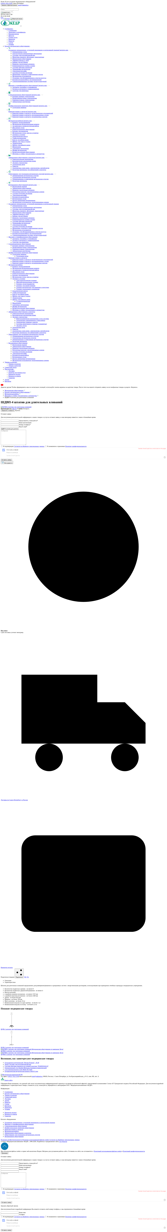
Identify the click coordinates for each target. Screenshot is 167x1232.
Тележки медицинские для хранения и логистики (32, 287)
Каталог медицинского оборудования (17, 46)
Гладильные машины (19, 107)
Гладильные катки (22, 256)
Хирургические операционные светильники (27, 53)
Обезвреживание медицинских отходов (25, 175)
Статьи (11, 42)
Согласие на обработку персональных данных (29, 446)
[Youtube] (2, 385)
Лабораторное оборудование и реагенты (22, 157)
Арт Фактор (63, 1141)
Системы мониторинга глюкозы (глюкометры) (31, 324)
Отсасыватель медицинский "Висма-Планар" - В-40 (22, 1062)
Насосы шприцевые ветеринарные (23, 200)
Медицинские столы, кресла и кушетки (25, 133)
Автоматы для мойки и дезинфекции (24, 87)
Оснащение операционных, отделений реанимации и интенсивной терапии (34, 50)
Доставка (12, 371)
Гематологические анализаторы (22, 159)
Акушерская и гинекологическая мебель (25, 126)
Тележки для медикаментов (25, 284)
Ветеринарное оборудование (18, 185)
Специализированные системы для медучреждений (29, 81)
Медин (14, 408)
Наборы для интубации (20, 62)
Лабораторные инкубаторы (21, 102)
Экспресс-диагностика (19, 163)
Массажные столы (18, 128)
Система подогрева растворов (22, 193)
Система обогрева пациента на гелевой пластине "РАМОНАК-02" (27, 1066)
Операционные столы (19, 52)
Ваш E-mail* (23, 427)
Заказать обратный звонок (9, 5)
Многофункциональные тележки (27, 282)
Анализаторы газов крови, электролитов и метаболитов (30, 168)
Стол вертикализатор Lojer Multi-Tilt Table (18, 1069)
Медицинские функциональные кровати (25, 124)
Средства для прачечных (20, 90)
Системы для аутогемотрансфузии (23, 55)
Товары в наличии (11, 362)
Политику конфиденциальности (75, 446)
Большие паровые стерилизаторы (23, 96)
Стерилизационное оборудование (20, 95)
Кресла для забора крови (20, 140)
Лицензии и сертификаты (17, 32)
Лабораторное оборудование (21, 188)
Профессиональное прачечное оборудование (23, 106)
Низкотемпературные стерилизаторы (24, 98)
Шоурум (11, 36)
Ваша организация (25, 422)
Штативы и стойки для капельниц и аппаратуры (28, 154)
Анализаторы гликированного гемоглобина (30, 320)
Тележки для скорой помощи (25, 285)
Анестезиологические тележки (26, 280)
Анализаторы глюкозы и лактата (27, 322)
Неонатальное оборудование (21, 59)
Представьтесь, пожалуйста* (28, 420)
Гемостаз (15, 166)
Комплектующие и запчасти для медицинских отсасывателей (32, 113)
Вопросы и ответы (15, 376)
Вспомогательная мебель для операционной (26, 79)
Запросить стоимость (8, 410)
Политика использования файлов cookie (35, 1140)
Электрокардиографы (19, 71)
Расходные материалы (19, 181)
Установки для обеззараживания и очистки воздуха (29, 78)
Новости (11, 41)
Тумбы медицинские (19, 138)
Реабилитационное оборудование (23, 129)
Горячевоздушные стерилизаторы (23, 100)
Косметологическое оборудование (23, 152)
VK (25, 977)
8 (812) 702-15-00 (6, 3)
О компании (9, 29)
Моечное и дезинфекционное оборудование (23, 85)
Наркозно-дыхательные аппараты (23, 64)
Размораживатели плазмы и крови (23, 66)
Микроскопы (16, 147)
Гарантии (12, 378)
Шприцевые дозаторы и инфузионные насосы (27, 74)
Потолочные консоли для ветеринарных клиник (28, 192)
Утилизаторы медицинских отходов (24, 177)
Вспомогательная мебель (20, 197)
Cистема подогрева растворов (22, 73)
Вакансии (12, 39)
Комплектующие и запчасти (18, 111)
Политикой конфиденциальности (134, 1151)
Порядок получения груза (17, 372)
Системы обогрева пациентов (22, 67)
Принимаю (5, 1153)
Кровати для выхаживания (21, 122)
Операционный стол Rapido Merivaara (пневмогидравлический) (26, 1068)
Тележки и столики (18, 134)
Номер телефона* (25, 425)
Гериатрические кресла (20, 136)
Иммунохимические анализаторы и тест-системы (32, 319)
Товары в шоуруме (15, 365)
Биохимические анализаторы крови (24, 161)
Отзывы (11, 44)
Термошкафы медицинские (21, 69)
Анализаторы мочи (18, 164)
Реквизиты (8, 1107)
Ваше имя (22, 1212)
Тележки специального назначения (27, 289)
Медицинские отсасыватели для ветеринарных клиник (30, 202)
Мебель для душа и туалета (21, 141)
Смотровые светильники (20, 148)
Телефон (22, 1214)
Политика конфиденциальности (11, 1140)
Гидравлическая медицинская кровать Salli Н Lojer (21, 1071)
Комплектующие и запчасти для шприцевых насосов (29, 117)
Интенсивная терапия (19, 186)
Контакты (8, 381)
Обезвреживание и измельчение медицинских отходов (30, 179)
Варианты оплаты (14, 374)
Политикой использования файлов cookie (108, 1151)
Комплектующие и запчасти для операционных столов (30, 115)
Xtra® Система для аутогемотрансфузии (18, 1064)
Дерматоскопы (17, 143)
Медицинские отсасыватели (21, 76)
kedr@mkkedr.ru (23, 5)
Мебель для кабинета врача (21, 145)
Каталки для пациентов (20, 131)
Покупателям (9, 369)
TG (28, 977)
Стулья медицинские (23, 301)
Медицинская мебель (16, 121)
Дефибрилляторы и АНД (20, 60)
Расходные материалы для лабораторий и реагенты (29, 170)
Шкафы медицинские (19, 150)
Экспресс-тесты (21, 325)
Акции (7, 379)
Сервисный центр (11, 367)
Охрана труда (13, 37)
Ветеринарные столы (19, 199)
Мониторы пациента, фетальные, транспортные (28, 57)
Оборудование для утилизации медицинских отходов (26, 174)
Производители (14, 34)
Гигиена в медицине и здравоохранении (25, 89)
